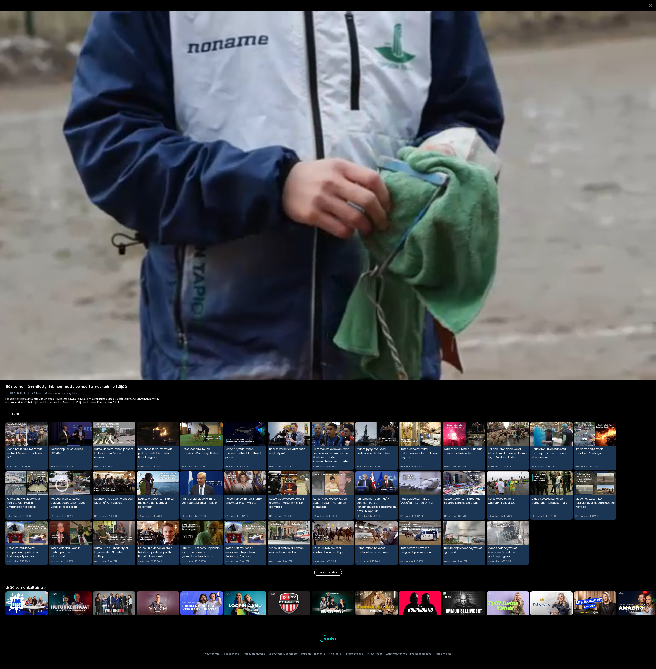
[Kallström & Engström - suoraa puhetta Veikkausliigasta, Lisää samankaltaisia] (201, 603)
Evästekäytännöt (396, 653)
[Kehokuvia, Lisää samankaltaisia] (551, 603)
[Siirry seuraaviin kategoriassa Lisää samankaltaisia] (650, 603)
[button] (328, 195)
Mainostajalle (354, 653)
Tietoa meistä (443, 653)
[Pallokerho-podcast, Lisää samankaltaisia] (289, 603)
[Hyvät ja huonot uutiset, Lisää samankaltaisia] (114, 603)
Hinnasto (319, 653)
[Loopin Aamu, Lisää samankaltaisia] (245, 603)
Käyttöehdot (213, 653)
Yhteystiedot (374, 653)
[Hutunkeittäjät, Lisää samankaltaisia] (70, 603)
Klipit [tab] (15, 414)
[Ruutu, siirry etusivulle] (328, 639)
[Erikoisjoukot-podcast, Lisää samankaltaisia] (376, 603)
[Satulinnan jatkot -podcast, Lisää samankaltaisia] (595, 603)
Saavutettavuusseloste (283, 653)
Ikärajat (306, 653)
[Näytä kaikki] (328, 602)
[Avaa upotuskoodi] (649, 15)
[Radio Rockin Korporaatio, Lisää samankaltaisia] (420, 603)
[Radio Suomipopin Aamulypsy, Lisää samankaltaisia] (26, 603)
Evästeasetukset (420, 653)
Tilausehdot (231, 653)
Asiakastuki (336, 653)
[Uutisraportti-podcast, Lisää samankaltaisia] (333, 603)
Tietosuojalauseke (253, 653)
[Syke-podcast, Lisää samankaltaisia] (158, 603)
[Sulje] (650, 5)
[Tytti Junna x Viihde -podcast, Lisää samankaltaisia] (508, 603)
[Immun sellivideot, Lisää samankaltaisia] (464, 603)
